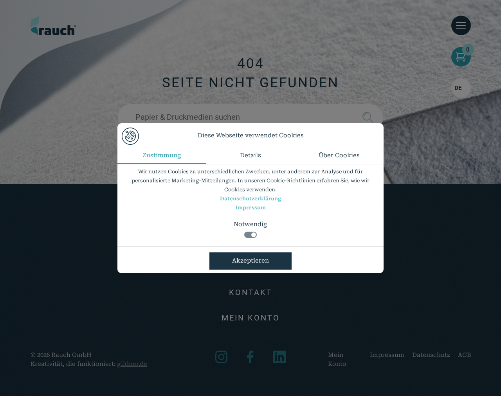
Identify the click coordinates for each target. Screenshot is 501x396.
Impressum (251, 208)
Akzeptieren (250, 260)
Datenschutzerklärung (250, 199)
